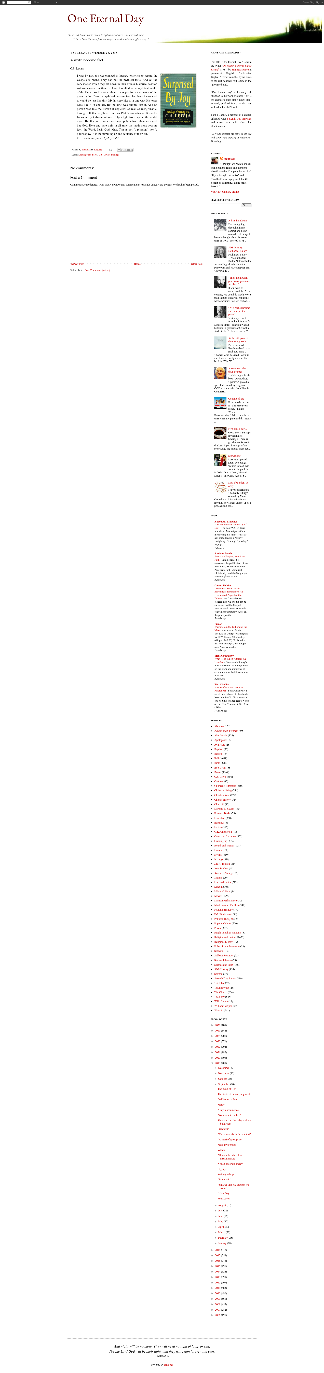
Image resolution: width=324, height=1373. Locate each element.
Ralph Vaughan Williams (227, 932)
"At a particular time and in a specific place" (239, 311)
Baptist (218, 753)
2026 (218, 1025)
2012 (218, 1282)
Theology (219, 996)
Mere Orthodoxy (224, 656)
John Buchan (221, 868)
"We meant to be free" (229, 1115)
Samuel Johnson (223, 960)
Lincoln (218, 886)
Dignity (222, 1169)
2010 (218, 1293)
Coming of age (236, 398)
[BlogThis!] (122, 150)
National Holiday (223, 909)
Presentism (223, 1128)
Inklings (115, 154)
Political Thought (223, 919)
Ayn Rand (219, 744)
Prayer (217, 928)
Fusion (218, 624)
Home (137, 263)
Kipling (218, 877)
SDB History (221, 969)
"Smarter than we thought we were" (233, 1186)
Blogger (168, 1364)
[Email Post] (110, 149)
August (222, 1205)
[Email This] (119, 150)
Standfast (86, 149)
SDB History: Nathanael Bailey (237, 249)
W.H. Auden (221, 1001)
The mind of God (227, 1089)
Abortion (219, 726)
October (222, 1078)
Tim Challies (221, 684)
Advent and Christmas (226, 730)
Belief (217, 758)
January (222, 1243)
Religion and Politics (225, 937)
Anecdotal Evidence (225, 521)
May (221, 1221)
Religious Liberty (223, 941)
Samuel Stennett (240, 69)
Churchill (219, 804)
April (221, 1226)
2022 (218, 1046)
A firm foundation (237, 220)
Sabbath (218, 951)
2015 (218, 1266)
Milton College (222, 891)
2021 (218, 1052)
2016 (218, 1260)
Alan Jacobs (220, 735)
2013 (218, 1277)
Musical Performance (225, 900)
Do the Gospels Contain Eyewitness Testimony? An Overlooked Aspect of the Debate (228, 593)
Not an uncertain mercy (230, 1163)
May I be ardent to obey (238, 484)
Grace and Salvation (225, 836)
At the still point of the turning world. (238, 339)
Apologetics (85, 154)
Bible (94, 154)
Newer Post (77, 263)
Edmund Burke (222, 813)
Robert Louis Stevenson (227, 946)
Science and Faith (223, 964)
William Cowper (223, 1006)
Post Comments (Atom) (97, 270)
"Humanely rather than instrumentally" (230, 1156)
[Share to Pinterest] (131, 150)
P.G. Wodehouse (223, 914)
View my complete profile (225, 191)
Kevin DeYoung (223, 873)
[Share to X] (125, 150)
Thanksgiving (221, 987)
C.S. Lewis (104, 154)
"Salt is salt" (224, 1179)
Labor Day (223, 1193)
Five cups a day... (237, 428)
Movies (218, 896)
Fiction (218, 827)
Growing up (220, 841)
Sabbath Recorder (223, 955)
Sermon (218, 973)
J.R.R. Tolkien (222, 863)
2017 (218, 1255)
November (224, 1073)
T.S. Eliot (219, 983)
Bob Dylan (220, 767)
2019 (218, 1063)
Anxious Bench (223, 553)
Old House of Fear (228, 1099)
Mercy (221, 1104)
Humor (218, 850)
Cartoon (218, 781)
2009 (218, 1298)
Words (221, 1150)
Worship (218, 1010)
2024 (218, 1036)
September (224, 1084)
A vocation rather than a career (237, 369)
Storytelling (234, 455)
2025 (218, 1030)
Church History (222, 799)
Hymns (218, 854)
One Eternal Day (106, 18)
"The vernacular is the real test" (234, 1134)
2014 (218, 1271)
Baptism (218, 749)
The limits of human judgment (234, 1094)
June (221, 1216)
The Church (220, 992)
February (223, 1237)
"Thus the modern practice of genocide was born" (239, 281)
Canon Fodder (222, 585)
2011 (218, 1288)
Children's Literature (225, 785)
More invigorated (227, 1144)
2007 (218, 1309)
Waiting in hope (226, 1174)
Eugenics (219, 822)
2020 (218, 1057)
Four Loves (224, 1198)
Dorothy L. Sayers (224, 808)
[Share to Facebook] (128, 150)
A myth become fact (228, 1110)
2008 (218, 1304)
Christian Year (222, 795)
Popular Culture (222, 923)
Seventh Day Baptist (225, 978)
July (220, 1210)
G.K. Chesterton (223, 831)
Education (219, 818)
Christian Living (223, 790)
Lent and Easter (222, 882)
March (222, 1232)
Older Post (196, 263)
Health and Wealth (224, 845)
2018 (218, 1250)
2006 (218, 1315)
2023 (218, 1041)
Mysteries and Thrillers (226, 905)
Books (217, 772)
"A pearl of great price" (230, 1139)
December (224, 1067)
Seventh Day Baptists (239, 118)
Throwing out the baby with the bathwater (234, 1122)
